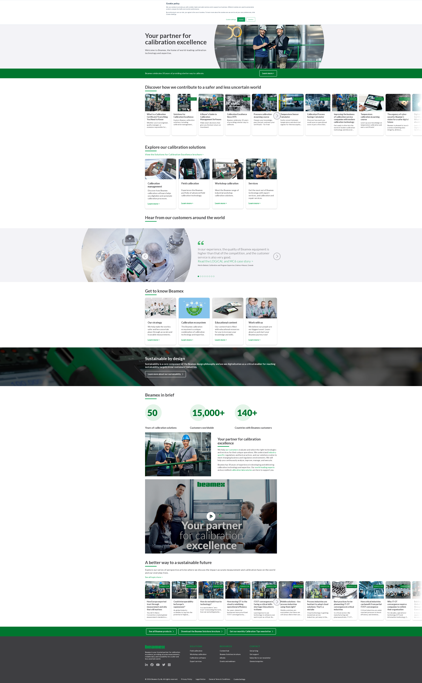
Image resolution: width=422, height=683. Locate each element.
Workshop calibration (226, 183)
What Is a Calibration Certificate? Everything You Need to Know (157, 117)
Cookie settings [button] (231, 19)
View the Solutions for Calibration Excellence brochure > (174, 154)
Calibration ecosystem (193, 322)
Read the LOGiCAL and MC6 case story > (225, 261)
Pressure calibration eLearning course (263, 115)
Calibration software (198, 658)
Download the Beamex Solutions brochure (200, 631)
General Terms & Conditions (219, 679)
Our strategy (155, 322)
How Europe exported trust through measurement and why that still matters (157, 605)
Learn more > (268, 73)
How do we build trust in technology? (211, 602)
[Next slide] (277, 115)
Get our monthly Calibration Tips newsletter (250, 631)
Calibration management (155, 185)
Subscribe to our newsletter (260, 658)
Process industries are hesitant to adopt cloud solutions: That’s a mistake (317, 605)
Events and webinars (227, 661)
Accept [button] (241, 19)
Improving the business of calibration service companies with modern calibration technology (344, 118)
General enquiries (256, 661)
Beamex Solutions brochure (230, 654)
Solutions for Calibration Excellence (183, 115)
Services (253, 183)
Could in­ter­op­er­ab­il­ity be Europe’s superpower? (183, 604)
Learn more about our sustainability (164, 374)
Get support (254, 654)
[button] (198, 276)
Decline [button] (250, 19)
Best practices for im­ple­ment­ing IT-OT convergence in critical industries (344, 605)
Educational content (226, 322)
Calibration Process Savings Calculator (316, 115)
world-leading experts (265, 467)
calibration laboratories (241, 470)
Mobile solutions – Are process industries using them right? (290, 604)
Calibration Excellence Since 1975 (237, 115)
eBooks (223, 658)
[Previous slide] (145, 256)
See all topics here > (154, 577)
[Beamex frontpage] (155, 647)
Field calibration (190, 183)
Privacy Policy (186, 679)
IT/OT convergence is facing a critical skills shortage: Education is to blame (264, 605)
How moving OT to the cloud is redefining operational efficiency (237, 604)
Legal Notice (201, 679)
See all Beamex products (160, 631)
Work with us (256, 322)
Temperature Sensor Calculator (289, 115)
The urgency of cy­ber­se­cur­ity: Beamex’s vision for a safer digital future (398, 118)
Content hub (224, 651)
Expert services (196, 661)
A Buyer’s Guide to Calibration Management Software (210, 117)
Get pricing (254, 651)
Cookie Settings (239, 679)
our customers (231, 449)
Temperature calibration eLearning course (370, 117)
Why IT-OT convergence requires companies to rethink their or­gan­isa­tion (397, 605)
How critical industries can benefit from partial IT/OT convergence (371, 604)
